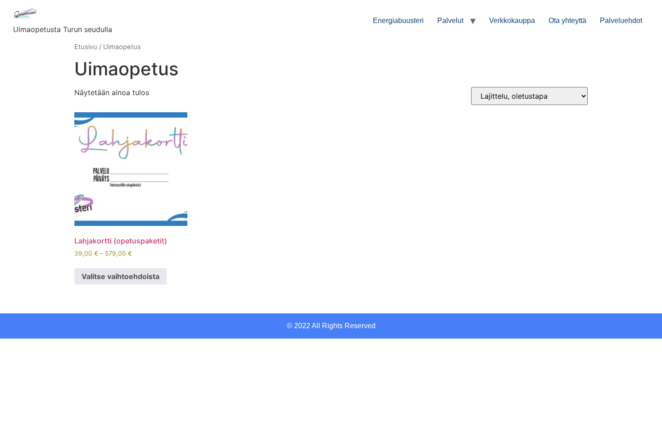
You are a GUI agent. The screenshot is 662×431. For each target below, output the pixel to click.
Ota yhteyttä (567, 20)
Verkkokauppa (512, 20)
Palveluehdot (621, 20)
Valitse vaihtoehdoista (120, 276)
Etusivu (85, 47)
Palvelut (450, 20)
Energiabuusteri (398, 20)
